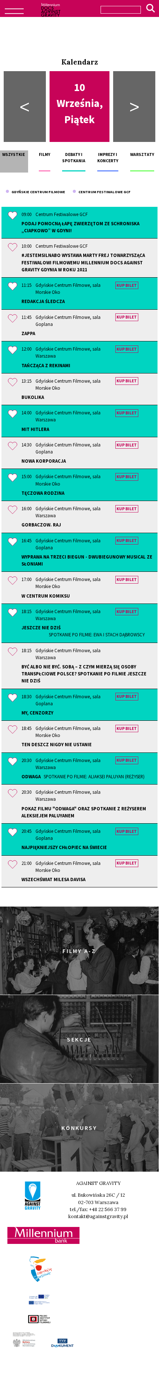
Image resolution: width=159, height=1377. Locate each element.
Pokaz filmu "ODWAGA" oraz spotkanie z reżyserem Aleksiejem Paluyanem (83, 812)
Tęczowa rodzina (42, 493)
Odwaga (83, 776)
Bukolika (32, 397)
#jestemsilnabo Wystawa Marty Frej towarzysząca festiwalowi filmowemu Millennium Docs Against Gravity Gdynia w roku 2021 (83, 262)
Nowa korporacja (43, 461)
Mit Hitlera (35, 429)
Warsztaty (142, 154)
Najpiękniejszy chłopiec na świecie (64, 847)
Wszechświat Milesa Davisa (53, 879)
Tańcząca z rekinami (45, 365)
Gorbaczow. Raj (41, 525)
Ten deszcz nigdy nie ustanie (56, 744)
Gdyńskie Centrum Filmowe (37, 191)
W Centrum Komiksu (45, 596)
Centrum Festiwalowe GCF (103, 191)
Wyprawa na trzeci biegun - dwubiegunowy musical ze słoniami (86, 560)
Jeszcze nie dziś (83, 631)
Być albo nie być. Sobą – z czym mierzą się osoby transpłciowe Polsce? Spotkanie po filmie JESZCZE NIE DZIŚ (83, 674)
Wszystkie (13, 154)
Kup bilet (126, 285)
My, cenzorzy (37, 713)
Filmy (44, 154)
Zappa (28, 333)
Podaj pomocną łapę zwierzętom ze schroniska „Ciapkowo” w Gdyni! (80, 226)
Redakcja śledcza (43, 301)
